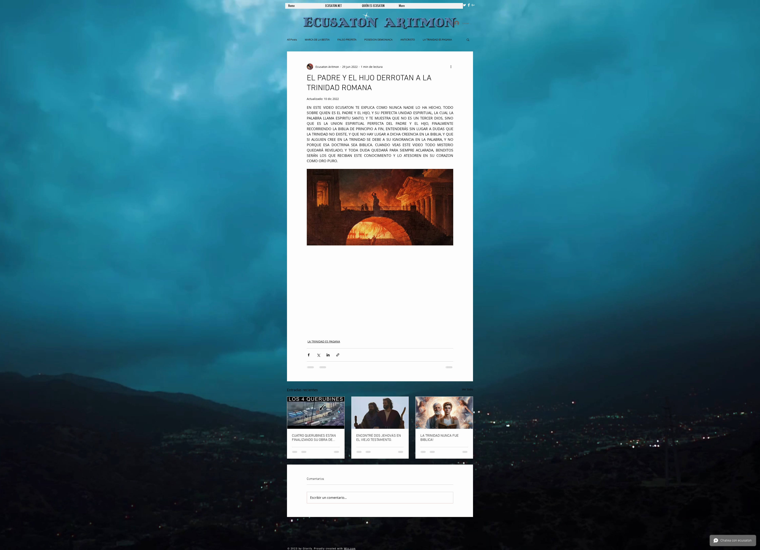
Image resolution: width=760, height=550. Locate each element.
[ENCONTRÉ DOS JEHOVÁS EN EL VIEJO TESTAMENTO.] (380, 413)
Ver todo (467, 389)
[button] (468, 39)
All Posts (292, 39)
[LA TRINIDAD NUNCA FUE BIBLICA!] (444, 413)
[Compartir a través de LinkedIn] (328, 355)
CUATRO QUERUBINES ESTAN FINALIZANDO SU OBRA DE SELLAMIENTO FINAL (314, 438)
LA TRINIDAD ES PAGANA (324, 341)
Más (425, 39)
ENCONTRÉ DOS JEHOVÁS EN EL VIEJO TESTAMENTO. (378, 438)
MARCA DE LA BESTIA (317, 39)
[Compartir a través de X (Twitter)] (318, 355)
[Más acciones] (450, 66)
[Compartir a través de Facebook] (309, 355)
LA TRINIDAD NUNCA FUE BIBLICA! (439, 438)
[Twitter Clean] (464, 5)
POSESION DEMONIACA (378, 39)
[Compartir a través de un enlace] (338, 355)
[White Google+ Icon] (473, 5)
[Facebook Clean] (468, 5)
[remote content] (380, 287)
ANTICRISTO (407, 39)
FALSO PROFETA (346, 39)
